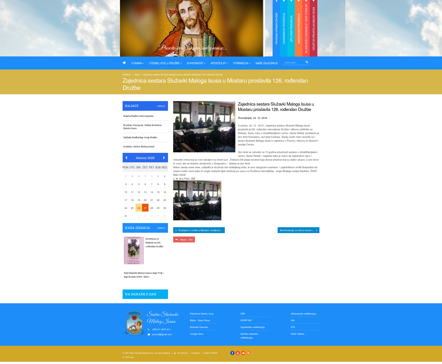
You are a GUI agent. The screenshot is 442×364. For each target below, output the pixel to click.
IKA (292, 320)
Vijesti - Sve (185, 239)
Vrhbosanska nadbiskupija (303, 313)
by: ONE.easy (128, 357)
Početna (126, 74)
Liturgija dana (196, 333)
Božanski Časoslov (199, 327)
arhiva (161, 105)
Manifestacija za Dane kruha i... (298, 230)
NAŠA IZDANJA (137, 228)
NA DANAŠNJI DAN (140, 294)
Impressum (195, 353)
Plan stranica (182, 353)
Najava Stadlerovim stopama (138, 116)
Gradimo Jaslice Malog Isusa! (138, 146)
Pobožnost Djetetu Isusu (202, 313)
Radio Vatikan (297, 333)
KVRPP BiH (246, 320)
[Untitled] (197, 200)
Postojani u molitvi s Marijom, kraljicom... (199, 230)
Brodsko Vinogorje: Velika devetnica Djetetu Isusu (142, 127)
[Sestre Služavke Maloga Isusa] (125, 62)
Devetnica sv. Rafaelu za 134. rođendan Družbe (154, 242)
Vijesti (137, 74)
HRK (243, 313)
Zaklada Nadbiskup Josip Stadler (140, 137)
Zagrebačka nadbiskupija (253, 327)
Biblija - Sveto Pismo (200, 320)
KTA (293, 327)
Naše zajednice (267, 63)
